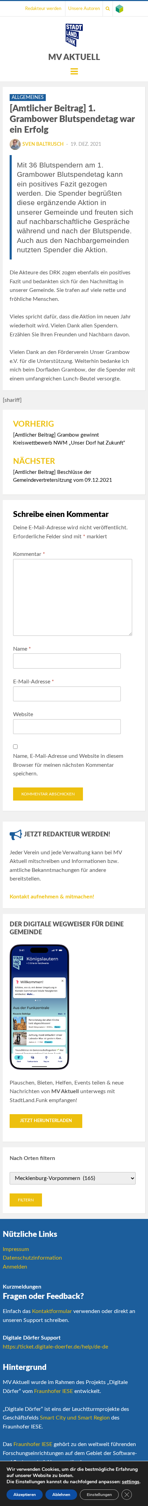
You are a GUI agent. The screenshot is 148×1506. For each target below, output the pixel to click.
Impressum (16, 1249)
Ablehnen (61, 1494)
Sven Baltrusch (43, 144)
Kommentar (29, 554)
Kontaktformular (52, 1311)
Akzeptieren (24, 1494)
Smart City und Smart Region (75, 1418)
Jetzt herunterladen (46, 1121)
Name (22, 649)
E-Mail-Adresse (33, 681)
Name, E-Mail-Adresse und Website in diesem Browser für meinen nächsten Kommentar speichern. (68, 764)
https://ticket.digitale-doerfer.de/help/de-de (55, 1347)
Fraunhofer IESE (53, 1391)
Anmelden (15, 1267)
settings (130, 1482)
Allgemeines (28, 97)
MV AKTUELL (74, 57)
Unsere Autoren (84, 9)
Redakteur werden (43, 9)
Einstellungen (99, 1494)
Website (23, 714)
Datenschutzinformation (32, 1258)
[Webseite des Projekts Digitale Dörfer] (119, 8)
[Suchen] (108, 8)
